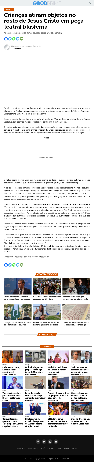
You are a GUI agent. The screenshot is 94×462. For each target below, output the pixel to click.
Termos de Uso (70, 448)
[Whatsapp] (13, 38)
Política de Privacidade (51, 448)
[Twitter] (10, 38)
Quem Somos (33, 448)
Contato (21, 448)
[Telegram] (17, 38)
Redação (17, 48)
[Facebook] (6, 38)
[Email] (21, 38)
